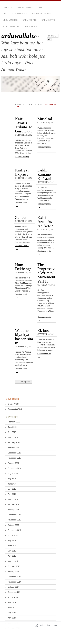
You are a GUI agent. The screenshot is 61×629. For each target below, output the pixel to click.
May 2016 (12, 489)
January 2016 (13, 510)
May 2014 (12, 613)
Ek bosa (43, 330)
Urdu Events (48, 20)
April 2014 (12, 618)
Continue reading (22, 158)
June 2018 (12, 427)
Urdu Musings (10, 20)
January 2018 (13, 448)
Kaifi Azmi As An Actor (45, 221)
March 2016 (13, 499)
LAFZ (40, 7)
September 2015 (14, 530)
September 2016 (14, 468)
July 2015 (12, 540)
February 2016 (14, 504)
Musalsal (44, 119)
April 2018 (12, 432)
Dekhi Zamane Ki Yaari (44, 174)
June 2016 (12, 484)
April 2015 (12, 556)
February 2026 (14, 422)
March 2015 (13, 561)
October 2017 (13, 463)
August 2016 (13, 473)
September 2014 (14, 592)
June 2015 (12, 546)
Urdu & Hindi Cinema (42, 14)
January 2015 (13, 571)
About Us (7, 7)
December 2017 (14, 453)
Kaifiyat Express (22, 172)
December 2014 (14, 577)
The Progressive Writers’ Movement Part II (46, 272)
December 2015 (14, 515)
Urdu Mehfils (29, 20)
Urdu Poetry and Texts (15, 14)
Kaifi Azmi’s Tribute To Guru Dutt (23, 125)
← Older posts (23, 382)
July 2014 (12, 602)
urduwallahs (18, 35)
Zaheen (21, 217)
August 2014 (13, 597)
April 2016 (12, 494)
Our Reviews (30, 26)
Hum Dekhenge (23, 266)
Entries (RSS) (13, 404)
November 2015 (14, 520)
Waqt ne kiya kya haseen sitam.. (24, 336)
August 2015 (13, 535)
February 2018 (14, 442)
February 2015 (14, 566)
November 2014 (14, 582)
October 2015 (13, 525)
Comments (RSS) (15, 409)
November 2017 (14, 458)
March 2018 (13, 437)
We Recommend (11, 26)
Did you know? (25, 7)
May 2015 (12, 551)
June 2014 (12, 608)
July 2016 (12, 479)
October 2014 (13, 587)
